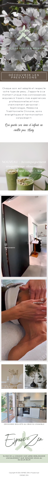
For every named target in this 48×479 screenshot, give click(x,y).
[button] (24, 76)
